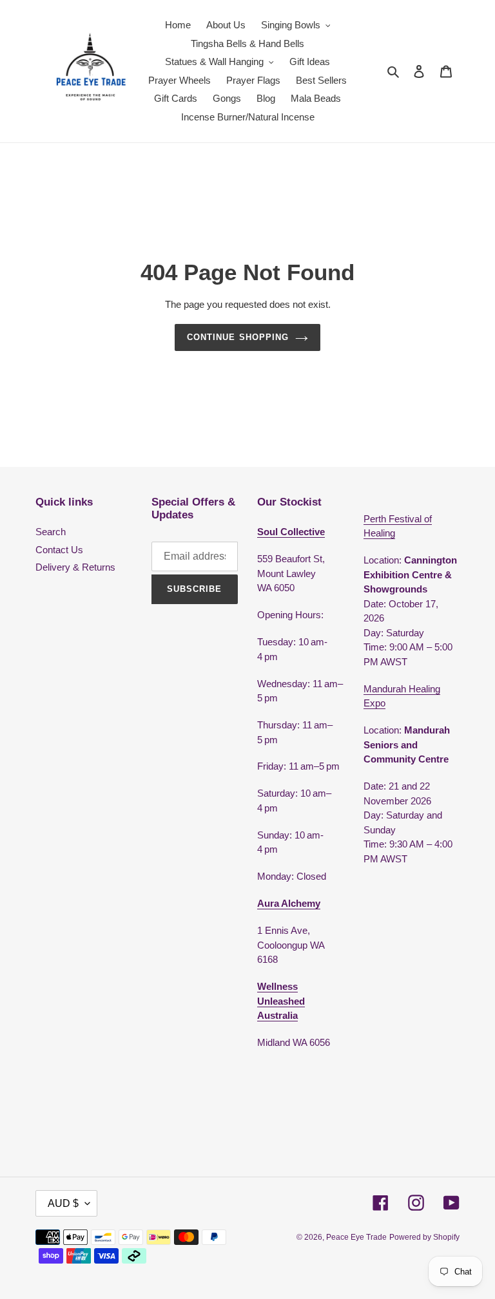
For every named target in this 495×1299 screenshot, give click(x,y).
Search (50, 531)
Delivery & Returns (75, 567)
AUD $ (63, 1203)
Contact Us (59, 549)
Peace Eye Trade (356, 1237)
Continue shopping (238, 337)
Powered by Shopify (424, 1237)
